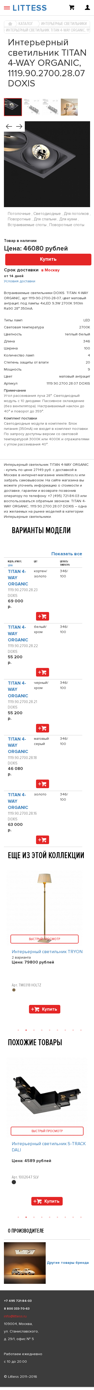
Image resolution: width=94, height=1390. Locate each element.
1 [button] (18, 1217)
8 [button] (73, 1217)
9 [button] (81, 1217)
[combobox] (52, 270)
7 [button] (65, 1217)
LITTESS (30, 8)
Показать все (66, 554)
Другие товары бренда (68, 1262)
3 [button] (34, 1217)
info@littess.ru (15, 1316)
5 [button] (49, 1217)
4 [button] (41, 1217)
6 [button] (57, 1217)
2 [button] (26, 1217)
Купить (48, 259)
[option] (47, 1132)
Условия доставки (19, 281)
